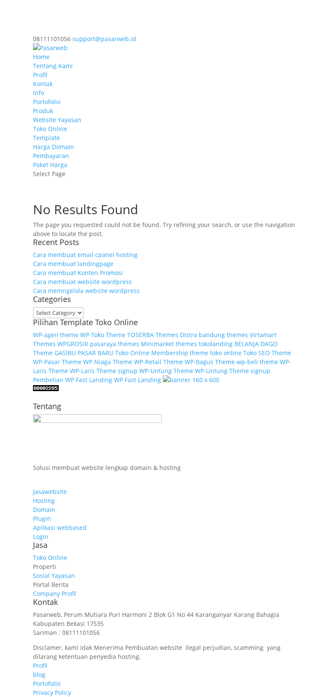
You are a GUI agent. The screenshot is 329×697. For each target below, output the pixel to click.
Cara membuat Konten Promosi (78, 273)
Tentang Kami (53, 66)
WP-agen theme (55, 335)
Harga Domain (53, 147)
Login (40, 536)
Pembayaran (51, 156)
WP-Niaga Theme (107, 362)
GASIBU (65, 353)
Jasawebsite (50, 492)
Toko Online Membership (151, 353)
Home (41, 57)
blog (39, 674)
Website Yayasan (57, 120)
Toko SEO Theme (267, 353)
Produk (43, 111)
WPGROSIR (72, 344)
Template (46, 138)
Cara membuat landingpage (73, 264)
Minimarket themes (169, 344)
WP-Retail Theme (158, 362)
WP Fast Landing (137, 380)
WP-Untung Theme (166, 371)
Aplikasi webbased (60, 527)
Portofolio (46, 102)
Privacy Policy (52, 692)
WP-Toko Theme (103, 335)
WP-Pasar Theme (57, 362)
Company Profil (54, 593)
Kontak (43, 84)
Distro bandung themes (214, 335)
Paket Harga (50, 165)
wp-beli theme (257, 362)
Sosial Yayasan (54, 575)
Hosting (44, 501)
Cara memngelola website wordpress (86, 291)
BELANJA (246, 344)
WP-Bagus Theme (210, 362)
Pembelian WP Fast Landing (72, 380)
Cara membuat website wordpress (82, 282)
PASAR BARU (96, 353)
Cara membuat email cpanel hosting (85, 255)
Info (38, 93)
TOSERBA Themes (152, 335)
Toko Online (50, 129)
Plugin (42, 519)
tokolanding (216, 344)
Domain (44, 510)
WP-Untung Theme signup (232, 371)
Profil (40, 75)
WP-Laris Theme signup (104, 371)
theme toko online (216, 353)
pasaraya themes (114, 344)
